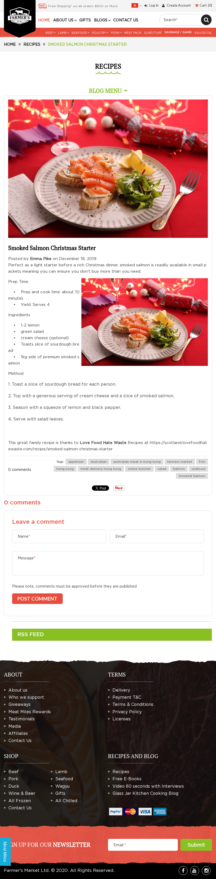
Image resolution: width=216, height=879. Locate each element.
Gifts (60, 793)
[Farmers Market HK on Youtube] (194, 870)
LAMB (62, 32)
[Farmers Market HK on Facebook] (183, 870)
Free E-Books (126, 778)
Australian (99, 461)
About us (17, 690)
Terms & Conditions (132, 704)
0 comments (19, 469)
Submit (196, 844)
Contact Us (20, 740)
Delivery (121, 690)
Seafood (64, 778)
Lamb (61, 771)
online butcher (139, 468)
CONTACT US (125, 20)
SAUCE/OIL (203, 32)
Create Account (179, 5)
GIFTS (85, 20)
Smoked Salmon (192, 476)
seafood (198, 468)
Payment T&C (126, 697)
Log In (154, 5)
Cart (205, 5)
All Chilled (66, 800)
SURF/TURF (153, 32)
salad (162, 468)
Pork (13, 778)
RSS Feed (30, 634)
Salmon (179, 468)
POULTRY (99, 32)
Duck (13, 786)
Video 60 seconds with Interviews (148, 786)
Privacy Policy (127, 711)
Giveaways (19, 704)
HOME (44, 20)
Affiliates (18, 733)
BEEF (49, 32)
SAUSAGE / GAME (178, 32)
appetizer (76, 461)
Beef (13, 771)
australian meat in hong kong (137, 461)
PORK (115, 32)
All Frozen (19, 800)
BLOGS (100, 20)
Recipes (31, 44)
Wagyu (62, 786)
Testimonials (21, 718)
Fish (202, 461)
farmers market (179, 461)
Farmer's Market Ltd (26, 870)
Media (14, 726)
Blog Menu (105, 90)
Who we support (26, 697)
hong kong (65, 468)
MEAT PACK (132, 32)
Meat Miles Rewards (29, 711)
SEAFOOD (79, 32)
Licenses (121, 718)
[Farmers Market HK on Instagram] (206, 870)
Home (10, 44)
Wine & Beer (21, 793)
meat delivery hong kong (100, 468)
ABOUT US (63, 20)
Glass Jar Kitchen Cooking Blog (145, 793)
